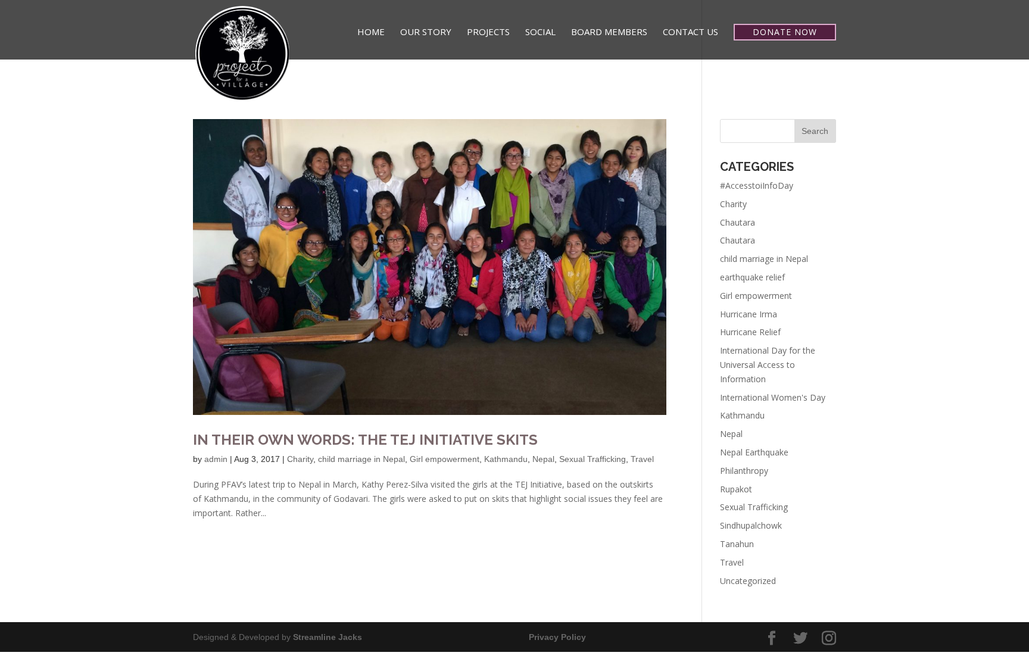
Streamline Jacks (327, 637)
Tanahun (737, 544)
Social (540, 32)
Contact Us (690, 32)
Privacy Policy (557, 637)
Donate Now (785, 32)
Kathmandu (506, 459)
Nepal (543, 459)
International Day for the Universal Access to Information (767, 365)
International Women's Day (772, 397)
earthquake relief (752, 277)
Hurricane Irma (748, 314)
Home (371, 32)
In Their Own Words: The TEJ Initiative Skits (365, 439)
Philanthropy (744, 470)
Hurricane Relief (750, 332)
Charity (300, 459)
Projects (488, 32)
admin (215, 459)
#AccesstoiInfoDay (756, 185)
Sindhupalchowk (751, 525)
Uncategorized (748, 580)
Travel (642, 459)
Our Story (425, 32)
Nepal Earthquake (754, 452)
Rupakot (736, 489)
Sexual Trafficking (592, 459)
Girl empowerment (444, 459)
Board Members (609, 32)
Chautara (737, 222)
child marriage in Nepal (361, 459)
